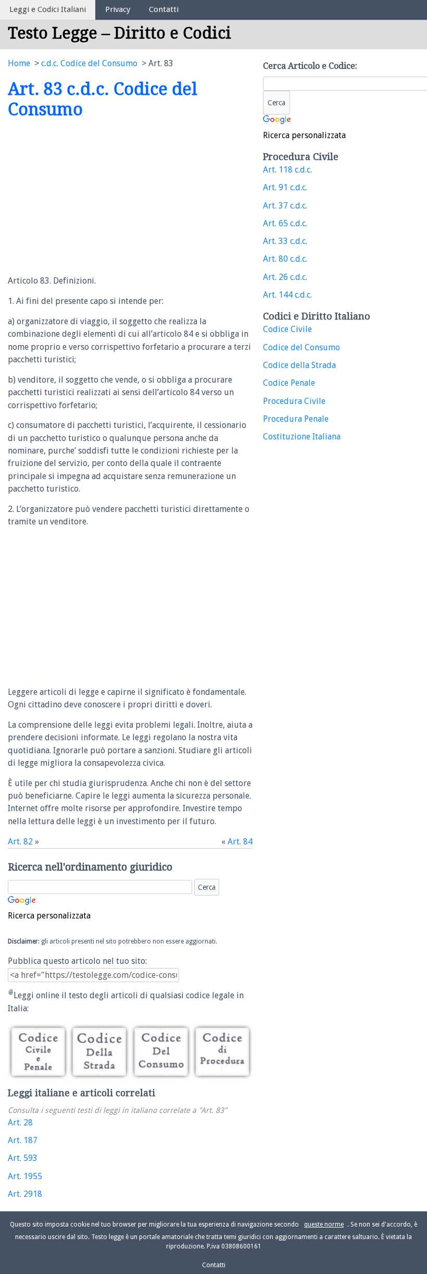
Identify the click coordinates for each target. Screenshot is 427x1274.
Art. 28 (20, 1123)
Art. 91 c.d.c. (285, 187)
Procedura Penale (296, 419)
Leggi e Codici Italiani (47, 9)
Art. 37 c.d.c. (285, 206)
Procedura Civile (294, 401)
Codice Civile (287, 329)
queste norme (324, 1224)
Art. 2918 (25, 1194)
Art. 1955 (25, 1176)
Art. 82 (20, 842)
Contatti (164, 9)
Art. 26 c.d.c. (285, 277)
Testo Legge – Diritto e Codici (119, 33)
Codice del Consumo (301, 347)
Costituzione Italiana (302, 437)
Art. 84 (240, 842)
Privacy (117, 9)
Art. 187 (22, 1140)
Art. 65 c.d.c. (285, 223)
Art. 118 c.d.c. (287, 170)
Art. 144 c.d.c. (287, 295)
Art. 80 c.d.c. (285, 259)
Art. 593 (22, 1158)
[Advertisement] (95, 198)
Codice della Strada (299, 365)
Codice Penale (289, 383)
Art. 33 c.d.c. (285, 241)
